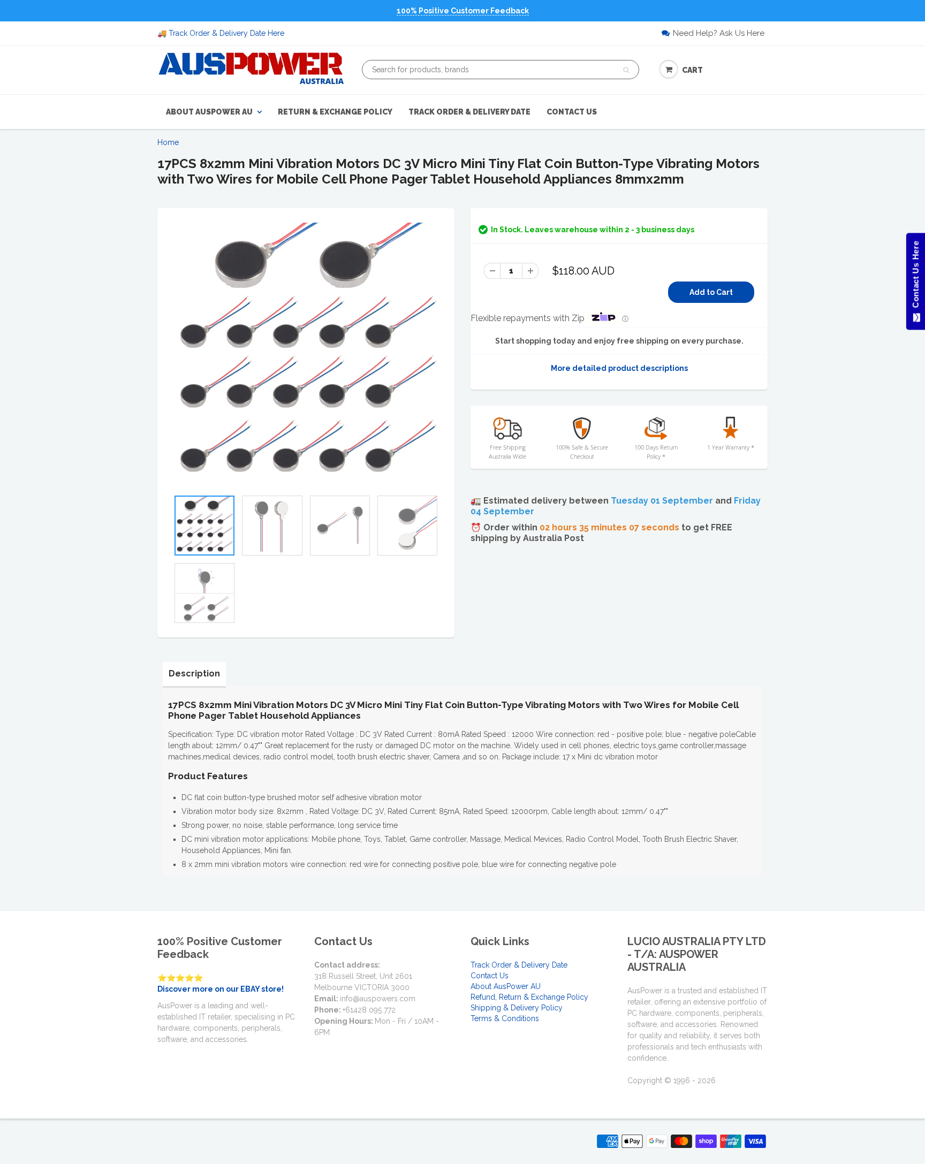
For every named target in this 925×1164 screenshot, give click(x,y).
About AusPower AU (209, 112)
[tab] (194, 673)
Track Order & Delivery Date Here (226, 33)
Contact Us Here (915, 277)
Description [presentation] (194, 673)
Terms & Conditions (505, 1018)
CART (692, 70)
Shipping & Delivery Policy (517, 1007)
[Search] (626, 70)
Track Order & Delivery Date (469, 112)
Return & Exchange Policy (335, 112)
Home (168, 142)
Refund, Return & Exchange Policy (529, 997)
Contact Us (572, 112)
